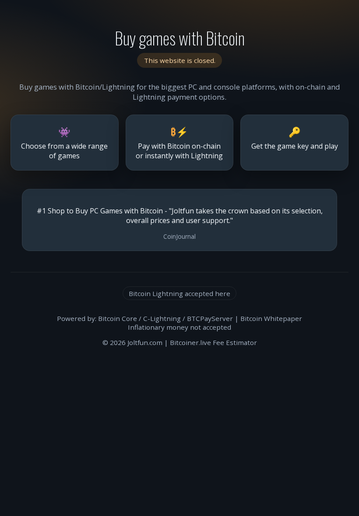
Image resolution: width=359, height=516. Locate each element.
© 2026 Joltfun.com (132, 342)
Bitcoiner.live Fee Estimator (213, 342)
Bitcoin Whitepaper (271, 318)
